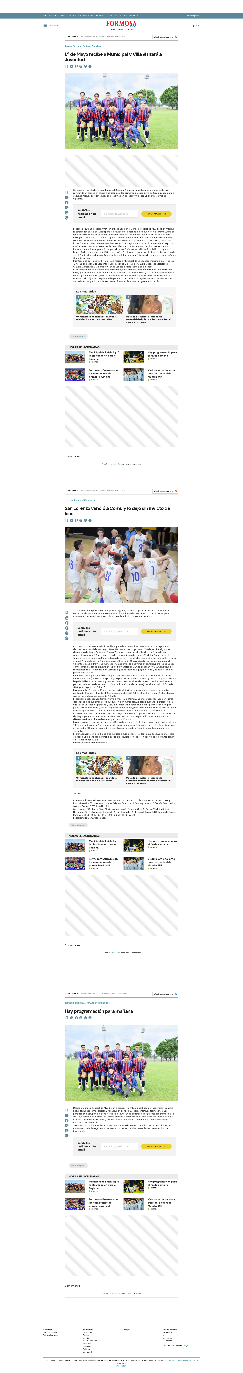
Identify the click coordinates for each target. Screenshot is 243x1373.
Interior (72, 16)
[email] (85, 66)
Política (123, 16)
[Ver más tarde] (67, 66)
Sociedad (133, 16)
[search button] (45, 16)
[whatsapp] (71, 66)
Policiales (113, 16)
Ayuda (195, 1360)
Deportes (53, 16)
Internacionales (86, 16)
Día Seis (63, 16)
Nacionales (101, 16)
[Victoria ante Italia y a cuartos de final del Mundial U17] (134, 374)
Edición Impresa (192, 15)
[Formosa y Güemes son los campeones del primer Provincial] (75, 374)
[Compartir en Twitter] (80, 66)
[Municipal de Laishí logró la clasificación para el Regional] (75, 357)
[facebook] (76, 66)
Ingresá (195, 25)
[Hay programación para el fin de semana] (134, 357)
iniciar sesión (114, 464)
